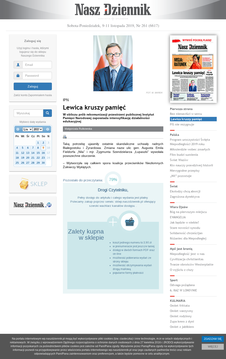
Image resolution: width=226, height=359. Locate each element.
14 (32, 152)
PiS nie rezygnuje (182, 124)
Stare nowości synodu (185, 228)
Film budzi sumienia (184, 155)
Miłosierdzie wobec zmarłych (190, 149)
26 (22, 162)
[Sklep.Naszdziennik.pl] (33, 184)
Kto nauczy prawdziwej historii (191, 165)
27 (27, 162)
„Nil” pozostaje (181, 176)
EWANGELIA (178, 217)
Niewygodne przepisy (185, 171)
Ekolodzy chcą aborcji (185, 191)
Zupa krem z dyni (182, 321)
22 (38, 157)
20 (27, 157)
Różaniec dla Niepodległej (188, 238)
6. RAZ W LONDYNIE (183, 290)
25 (17, 162)
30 (43, 162)
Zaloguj (33, 86)
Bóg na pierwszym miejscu (188, 212)
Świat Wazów (179, 160)
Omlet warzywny (181, 311)
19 (22, 157)
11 (17, 152)
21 (32, 157)
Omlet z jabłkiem (182, 327)
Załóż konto (21, 95)
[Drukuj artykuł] (64, 137)
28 (32, 162)
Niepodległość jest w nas (187, 254)
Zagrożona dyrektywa (185, 197)
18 (17, 157)
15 (38, 152)
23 (43, 157)
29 (38, 162)
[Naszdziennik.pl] (33, 205)
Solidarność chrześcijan (186, 233)
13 (27, 152)
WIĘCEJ (213, 346)
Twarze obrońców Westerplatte (191, 264)
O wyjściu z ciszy (181, 270)
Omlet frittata (180, 306)
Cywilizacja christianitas (186, 259)
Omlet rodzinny (181, 316)
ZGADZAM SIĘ (213, 338)
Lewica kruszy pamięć (186, 119)
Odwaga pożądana (182, 285)
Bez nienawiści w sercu (186, 114)
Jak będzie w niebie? (184, 222)
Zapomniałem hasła (40, 95)
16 (43, 152)
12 (22, 152)
